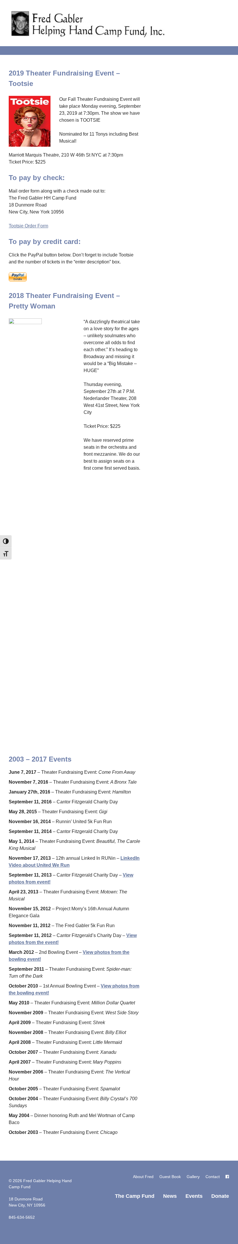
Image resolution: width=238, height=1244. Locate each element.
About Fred (143, 1176)
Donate (220, 1196)
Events (194, 1196)
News (170, 1196)
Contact (212, 1176)
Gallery (193, 1176)
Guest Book (170, 1176)
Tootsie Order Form (28, 225)
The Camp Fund (134, 1196)
